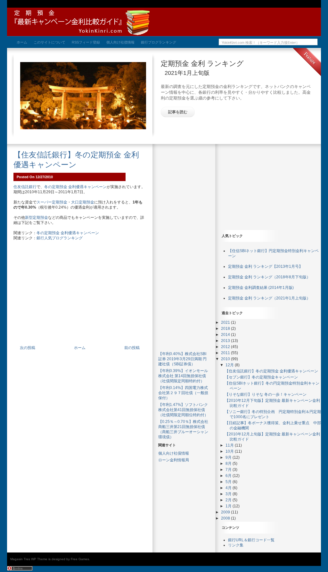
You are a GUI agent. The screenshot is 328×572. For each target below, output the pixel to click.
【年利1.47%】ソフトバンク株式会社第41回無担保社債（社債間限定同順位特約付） (183, 409)
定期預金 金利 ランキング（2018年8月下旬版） (269, 277)
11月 (230, 445)
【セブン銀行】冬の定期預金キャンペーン (261, 377)
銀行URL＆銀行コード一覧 (251, 540)
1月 (229, 506)
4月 (229, 488)
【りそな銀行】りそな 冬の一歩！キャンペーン (266, 394)
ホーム (80, 348)
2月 (229, 500)
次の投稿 (27, 348)
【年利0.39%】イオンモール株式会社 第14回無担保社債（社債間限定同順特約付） (183, 376)
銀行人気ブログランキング (60, 238)
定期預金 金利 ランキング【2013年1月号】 (265, 266)
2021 (226, 322)
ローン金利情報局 (173, 460)
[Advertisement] (79, 296)
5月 (229, 482)
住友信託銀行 (25, 187)
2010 (226, 359)
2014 (226, 334)
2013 (226, 340)
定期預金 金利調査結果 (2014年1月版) (261, 287)
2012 (226, 347)
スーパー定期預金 (52, 202)
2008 (226, 518)
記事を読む (177, 112)
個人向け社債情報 (173, 453)
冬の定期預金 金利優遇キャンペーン (75, 187)
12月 (230, 365)
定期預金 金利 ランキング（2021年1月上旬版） (269, 298)
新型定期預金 (36, 217)
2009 (226, 512)
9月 (229, 457)
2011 (226, 353)
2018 (226, 328)
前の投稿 (132, 348)
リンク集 (235, 545)
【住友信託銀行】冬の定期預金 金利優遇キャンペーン (271, 371)
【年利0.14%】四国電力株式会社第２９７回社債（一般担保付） (183, 392)
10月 (230, 451)
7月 (229, 469)
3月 (229, 494)
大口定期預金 (82, 202)
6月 (229, 475)
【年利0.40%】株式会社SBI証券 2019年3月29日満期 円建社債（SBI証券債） (182, 359)
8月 (229, 463)
